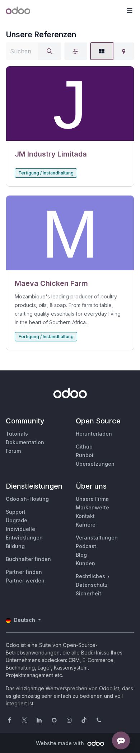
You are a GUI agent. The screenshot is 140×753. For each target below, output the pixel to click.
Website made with (60, 743)
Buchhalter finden (28, 559)
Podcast (86, 546)
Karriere (85, 525)
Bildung (15, 546)
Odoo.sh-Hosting (27, 499)
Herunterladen (94, 434)
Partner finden (24, 572)
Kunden (85, 563)
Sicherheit (88, 593)
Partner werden (25, 580)
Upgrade (16, 520)
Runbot (85, 455)
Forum (13, 451)
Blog (81, 555)
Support (15, 512)
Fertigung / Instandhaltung (46, 173)
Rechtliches (90, 576)
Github (84, 446)
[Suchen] (49, 51)
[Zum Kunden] (70, 103)
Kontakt (85, 516)
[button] (129, 10)
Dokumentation (25, 442)
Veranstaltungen (97, 537)
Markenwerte (92, 507)
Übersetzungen (95, 464)
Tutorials (17, 434)
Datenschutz (92, 585)
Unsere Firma (92, 499)
